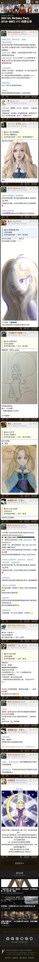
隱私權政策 (23, 958)
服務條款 (15, 958)
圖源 (3, 180)
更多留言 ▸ (19, 863)
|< (5, 25)
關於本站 (8, 958)
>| (33, 25)
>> (30, 25)
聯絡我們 (31, 958)
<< (8, 25)
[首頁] (9, 6)
